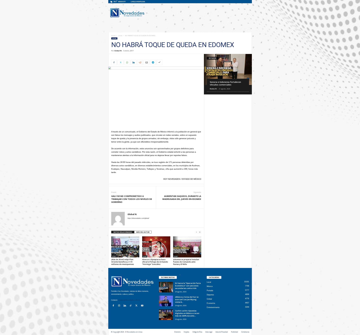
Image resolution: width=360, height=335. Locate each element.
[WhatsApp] (127, 62)
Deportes (210, 295)
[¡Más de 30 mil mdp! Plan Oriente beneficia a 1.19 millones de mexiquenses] (125, 246)
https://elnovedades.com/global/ (138, 218)
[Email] (146, 62)
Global (209, 299)
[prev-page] (196, 232)
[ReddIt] (140, 62)
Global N (118, 51)
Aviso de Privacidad (222, 332)
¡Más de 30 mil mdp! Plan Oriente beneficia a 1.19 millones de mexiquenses (122, 261)
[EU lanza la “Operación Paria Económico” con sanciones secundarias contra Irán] (166, 287)
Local (120, 36)
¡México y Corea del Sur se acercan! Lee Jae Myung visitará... (187, 299)
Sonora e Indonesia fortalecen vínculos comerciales (225, 83)
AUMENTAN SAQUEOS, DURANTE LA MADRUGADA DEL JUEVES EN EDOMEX (181, 197)
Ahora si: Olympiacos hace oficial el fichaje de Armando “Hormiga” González (155, 261)
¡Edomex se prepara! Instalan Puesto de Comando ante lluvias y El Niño (186, 261)
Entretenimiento (213, 307)
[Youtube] (142, 306)
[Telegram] (153, 62)
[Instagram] (120, 306)
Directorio (177, 332)
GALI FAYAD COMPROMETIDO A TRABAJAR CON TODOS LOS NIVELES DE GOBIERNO (131, 199)
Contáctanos (245, 332)
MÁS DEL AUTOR (142, 232)
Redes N (213, 89)
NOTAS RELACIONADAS (122, 232)
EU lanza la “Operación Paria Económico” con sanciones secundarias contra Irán (188, 285)
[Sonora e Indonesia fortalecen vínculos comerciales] (228, 69)
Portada (210, 290)
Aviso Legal (208, 332)
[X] (120, 62)
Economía (211, 303)
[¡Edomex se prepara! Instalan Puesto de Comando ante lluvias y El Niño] (187, 246)
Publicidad (234, 332)
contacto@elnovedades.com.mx (129, 300)
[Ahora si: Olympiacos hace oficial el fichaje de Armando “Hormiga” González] (156, 246)
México (210, 286)
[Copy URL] (159, 62)
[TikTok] (131, 306)
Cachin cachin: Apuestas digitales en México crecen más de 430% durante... (187, 313)
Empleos (186, 332)
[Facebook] (114, 62)
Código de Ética (197, 332)
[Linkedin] (133, 62)
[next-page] (199, 232)
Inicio (113, 36)
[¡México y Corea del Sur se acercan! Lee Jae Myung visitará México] (166, 301)
